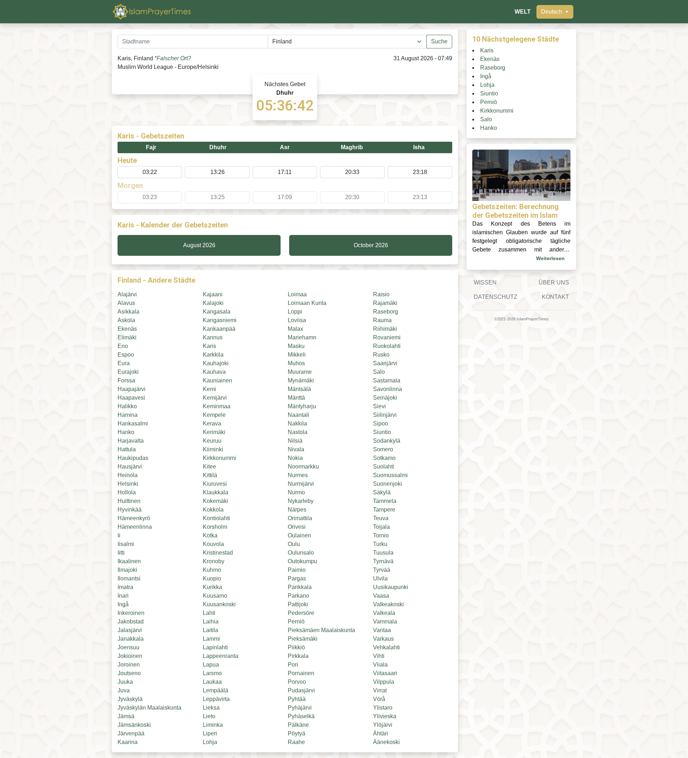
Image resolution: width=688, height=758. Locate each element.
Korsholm (215, 527)
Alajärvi (127, 294)
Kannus (213, 337)
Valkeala (384, 613)
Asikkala (128, 312)
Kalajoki (213, 303)
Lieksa (211, 708)
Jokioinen (130, 656)
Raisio (381, 294)
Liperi (210, 733)
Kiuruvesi (215, 484)
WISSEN (485, 282)
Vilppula (383, 682)
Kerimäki (214, 432)
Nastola (297, 432)
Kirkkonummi (219, 458)
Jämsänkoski (134, 725)
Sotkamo (384, 458)
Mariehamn (302, 337)
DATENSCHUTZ (495, 297)
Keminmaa (216, 406)
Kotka (210, 535)
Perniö (296, 621)
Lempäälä (215, 690)
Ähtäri (380, 733)
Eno (123, 346)
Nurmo (296, 492)
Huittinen (129, 501)
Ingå (123, 604)
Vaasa (381, 596)
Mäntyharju (302, 406)
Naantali (298, 415)
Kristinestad (218, 553)
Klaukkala (215, 492)
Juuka (125, 682)
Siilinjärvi (385, 415)
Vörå (379, 699)
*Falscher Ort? (172, 58)
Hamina (128, 415)
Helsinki (128, 484)
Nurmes (298, 475)
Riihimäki (385, 329)
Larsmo (212, 673)
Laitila (210, 630)
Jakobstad (131, 621)
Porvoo (297, 682)
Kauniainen (217, 380)
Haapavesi (131, 398)
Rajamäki (385, 303)
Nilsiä (295, 441)
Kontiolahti (216, 518)
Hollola (127, 492)
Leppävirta (216, 699)
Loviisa (297, 320)
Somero (383, 449)
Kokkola (213, 510)
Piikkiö (296, 647)
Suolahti (383, 466)
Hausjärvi (130, 466)
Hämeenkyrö (134, 518)
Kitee (209, 466)
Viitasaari (385, 673)
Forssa (126, 380)
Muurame (300, 372)
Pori (293, 665)
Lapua (211, 665)
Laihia (211, 621)
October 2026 (371, 245)
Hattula (127, 449)
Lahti (209, 613)
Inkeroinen (131, 613)
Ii (119, 535)
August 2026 (199, 245)
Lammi (211, 639)
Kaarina (128, 742)
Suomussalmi (390, 475)
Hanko (126, 432)
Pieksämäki (302, 639)
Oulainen (299, 535)
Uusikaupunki (390, 587)
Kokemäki (215, 501)
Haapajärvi (131, 389)
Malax (295, 329)
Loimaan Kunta (307, 303)
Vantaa (382, 630)
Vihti (378, 656)
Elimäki (127, 337)
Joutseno (129, 673)
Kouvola (213, 544)
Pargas (297, 578)
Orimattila (300, 518)
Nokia (295, 458)
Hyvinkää (130, 510)
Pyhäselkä (301, 716)
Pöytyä (296, 733)
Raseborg (385, 312)
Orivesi (297, 527)
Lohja (210, 742)
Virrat (380, 690)
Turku (380, 544)
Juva (124, 690)
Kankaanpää (219, 329)
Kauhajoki (216, 363)
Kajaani (213, 294)
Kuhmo (212, 570)
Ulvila (380, 578)
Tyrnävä (383, 561)
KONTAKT (555, 297)
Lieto (209, 716)
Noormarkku (303, 466)
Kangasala (216, 312)
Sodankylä (386, 441)
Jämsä (126, 716)
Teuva (380, 518)
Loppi (295, 312)
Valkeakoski (388, 604)
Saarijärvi (385, 363)
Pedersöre (301, 613)
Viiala (380, 665)
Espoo (126, 355)
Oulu (294, 544)
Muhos (296, 363)
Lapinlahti (215, 647)
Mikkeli (297, 355)
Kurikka (212, 587)
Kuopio (212, 578)
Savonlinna (387, 389)
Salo (379, 372)
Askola (126, 320)
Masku (296, 346)
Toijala (381, 527)
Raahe (296, 742)
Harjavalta (131, 441)
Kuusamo (215, 596)
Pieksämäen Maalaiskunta (321, 630)
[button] (555, 12)
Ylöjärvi (382, 725)
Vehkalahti (386, 647)
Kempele (214, 415)
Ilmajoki (127, 570)
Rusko (381, 355)
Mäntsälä (299, 389)
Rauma (382, 320)
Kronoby (213, 561)
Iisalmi (126, 544)
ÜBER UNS (554, 282)
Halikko (127, 406)
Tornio (381, 535)
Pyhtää (297, 699)
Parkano (298, 596)
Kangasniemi (219, 320)
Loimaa (297, 294)
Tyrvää (381, 570)
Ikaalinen (129, 561)
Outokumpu (302, 561)
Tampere (384, 510)
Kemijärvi (215, 398)
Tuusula (383, 553)
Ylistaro (382, 708)
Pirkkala (298, 656)
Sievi (379, 406)
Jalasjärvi (130, 630)
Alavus (126, 303)
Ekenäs (127, 329)
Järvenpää (131, 733)
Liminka (213, 725)
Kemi (209, 389)
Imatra (125, 587)
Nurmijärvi (301, 484)
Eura (124, 363)
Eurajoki (128, 372)
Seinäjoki (385, 398)
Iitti (121, 553)
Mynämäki (301, 380)
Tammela (384, 501)
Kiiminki (213, 449)
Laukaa (212, 682)
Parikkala (300, 587)
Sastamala (386, 380)
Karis (209, 346)
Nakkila (297, 423)
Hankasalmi (133, 423)
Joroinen (129, 665)
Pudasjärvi (301, 690)
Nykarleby (301, 501)
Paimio (297, 570)
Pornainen (301, 673)
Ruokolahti (387, 346)
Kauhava (214, 372)
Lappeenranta (220, 656)
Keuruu (212, 441)
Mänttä (296, 398)
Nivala (296, 449)
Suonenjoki (387, 484)
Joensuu (128, 647)
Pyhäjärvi (300, 708)
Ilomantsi (129, 578)
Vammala (385, 621)
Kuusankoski (219, 604)
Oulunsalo (301, 553)
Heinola (128, 475)
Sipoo (380, 423)
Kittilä (210, 475)
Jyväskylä (130, 699)
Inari (123, 596)
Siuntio (382, 432)
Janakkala (131, 639)
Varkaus (383, 639)
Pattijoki (298, 604)
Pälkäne (298, 725)
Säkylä (382, 492)
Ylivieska (384, 716)
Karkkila (213, 355)
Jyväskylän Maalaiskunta (149, 708)
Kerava (212, 423)
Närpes (297, 510)
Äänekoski (386, 742)
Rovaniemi (387, 337)
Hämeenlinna (135, 527)
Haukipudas (133, 458)
